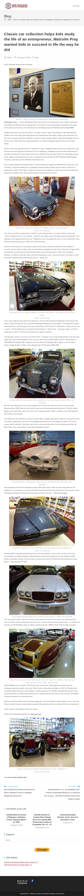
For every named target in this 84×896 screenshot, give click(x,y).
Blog (37, 57)
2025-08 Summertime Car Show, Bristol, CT (18, 865)
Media (9, 57)
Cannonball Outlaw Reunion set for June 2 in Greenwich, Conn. (67, 817)
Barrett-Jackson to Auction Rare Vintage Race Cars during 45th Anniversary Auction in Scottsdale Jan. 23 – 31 (42, 820)
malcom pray (12, 777)
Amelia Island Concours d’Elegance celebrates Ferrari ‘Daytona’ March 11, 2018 (16, 818)
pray (25, 777)
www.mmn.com (36, 714)
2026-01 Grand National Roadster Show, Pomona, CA (21, 862)
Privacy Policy (60, 893)
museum (20, 777)
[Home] (5, 20)
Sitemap (52, 893)
